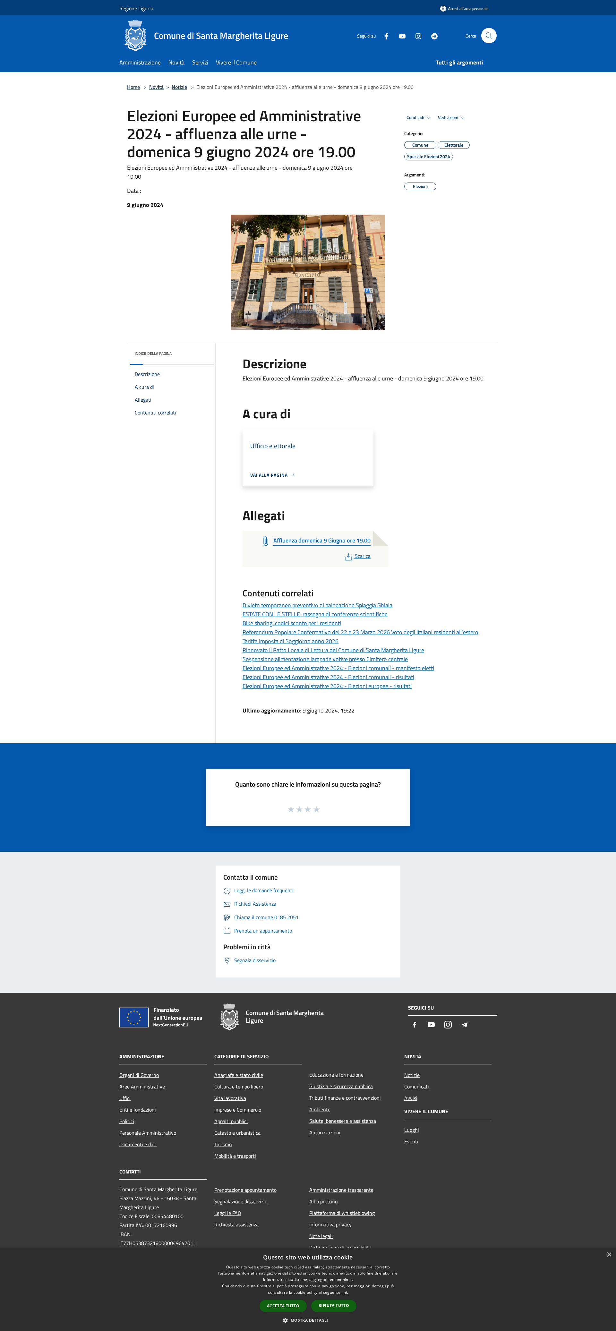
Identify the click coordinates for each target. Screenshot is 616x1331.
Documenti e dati (138, 1144)
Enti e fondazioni (137, 1109)
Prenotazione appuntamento (245, 1190)
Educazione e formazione (336, 1075)
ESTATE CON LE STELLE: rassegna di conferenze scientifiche (315, 614)
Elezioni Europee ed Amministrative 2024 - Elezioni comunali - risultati (328, 677)
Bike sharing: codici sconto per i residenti (292, 623)
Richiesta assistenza (236, 1224)
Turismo (223, 1144)
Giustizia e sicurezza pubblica (341, 1086)
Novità (156, 87)
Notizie (179, 87)
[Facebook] (383, 35)
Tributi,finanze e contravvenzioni (345, 1098)
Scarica (363, 556)
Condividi (415, 117)
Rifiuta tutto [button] (334, 1305)
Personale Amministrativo (147, 1133)
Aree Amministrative (142, 1086)
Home (133, 87)
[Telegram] (431, 35)
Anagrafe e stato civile (238, 1075)
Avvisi (410, 1098)
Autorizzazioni (324, 1132)
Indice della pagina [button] (153, 353)
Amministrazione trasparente (341, 1190)
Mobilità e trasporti (235, 1156)
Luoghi (411, 1130)
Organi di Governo (139, 1075)
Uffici (125, 1098)
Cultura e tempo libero (238, 1086)
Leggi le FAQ (227, 1213)
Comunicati (416, 1086)
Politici (126, 1121)
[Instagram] (415, 35)
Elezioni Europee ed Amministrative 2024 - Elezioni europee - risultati (327, 686)
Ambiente (319, 1109)
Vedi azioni (448, 117)
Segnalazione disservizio (240, 1201)
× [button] (608, 1254)
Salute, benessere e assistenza (342, 1121)
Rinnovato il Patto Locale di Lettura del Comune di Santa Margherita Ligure (333, 650)
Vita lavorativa (230, 1098)
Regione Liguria (136, 8)
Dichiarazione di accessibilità (340, 1247)
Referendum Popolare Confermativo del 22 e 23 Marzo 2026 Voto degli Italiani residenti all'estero (360, 632)
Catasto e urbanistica (237, 1133)
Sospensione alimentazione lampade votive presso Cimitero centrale (325, 659)
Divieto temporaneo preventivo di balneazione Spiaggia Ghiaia (317, 605)
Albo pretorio (323, 1201)
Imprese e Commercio (237, 1109)
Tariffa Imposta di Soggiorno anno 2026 (290, 641)
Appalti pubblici (231, 1121)
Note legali (321, 1236)
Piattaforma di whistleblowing (342, 1213)
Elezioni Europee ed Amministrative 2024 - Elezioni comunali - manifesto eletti (338, 668)
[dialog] (308, 1289)
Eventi (411, 1141)
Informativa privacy (330, 1224)
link (344, 1292)
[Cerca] (489, 35)
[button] (308, 1320)
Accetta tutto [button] (283, 1306)
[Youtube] (399, 35)
